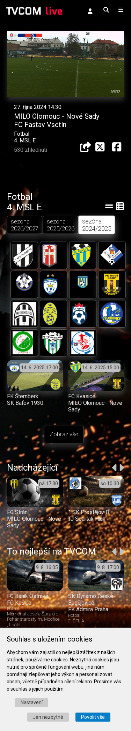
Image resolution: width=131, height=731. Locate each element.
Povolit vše (93, 717)
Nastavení (32, 702)
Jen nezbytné (48, 717)
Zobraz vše (64, 434)
